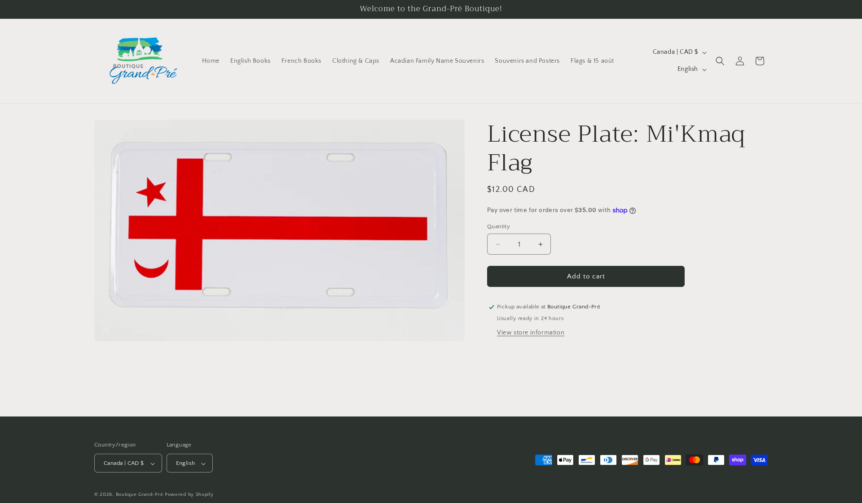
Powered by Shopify (189, 495)
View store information (530, 332)
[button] (720, 61)
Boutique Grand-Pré (139, 495)
